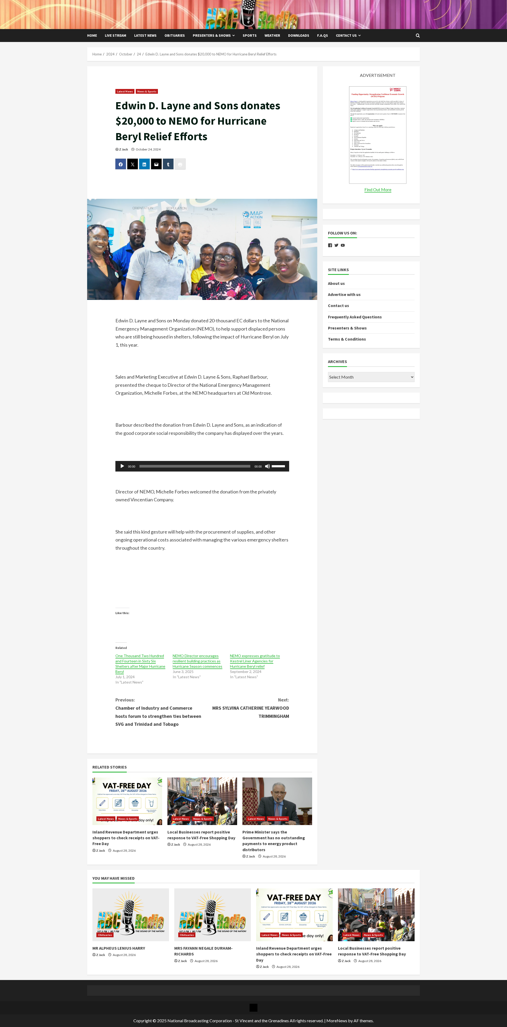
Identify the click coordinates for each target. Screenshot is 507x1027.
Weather (272, 35)
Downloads (298, 35)
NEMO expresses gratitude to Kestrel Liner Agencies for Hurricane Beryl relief (255, 660)
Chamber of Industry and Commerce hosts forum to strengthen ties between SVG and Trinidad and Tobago (158, 712)
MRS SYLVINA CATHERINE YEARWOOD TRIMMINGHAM (250, 708)
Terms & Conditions (347, 339)
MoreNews (336, 1020)
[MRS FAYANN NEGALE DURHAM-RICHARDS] (212, 914)
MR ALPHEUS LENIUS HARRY (118, 948)
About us (336, 283)
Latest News (145, 35)
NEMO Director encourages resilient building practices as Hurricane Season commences (197, 660)
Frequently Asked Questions (355, 316)
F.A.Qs (322, 35)
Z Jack (123, 149)
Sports (250, 35)
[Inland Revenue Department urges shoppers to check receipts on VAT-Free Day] (127, 801)
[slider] (279, 465)
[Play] (122, 466)
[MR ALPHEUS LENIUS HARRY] (130, 914)
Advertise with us (344, 294)
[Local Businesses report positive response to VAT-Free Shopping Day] (202, 801)
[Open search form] (418, 36)
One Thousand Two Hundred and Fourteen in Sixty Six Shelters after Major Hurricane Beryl (140, 663)
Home (92, 35)
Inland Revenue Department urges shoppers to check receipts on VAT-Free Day (125, 837)
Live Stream (115, 35)
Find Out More (377, 189)
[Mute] (267, 466)
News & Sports (146, 91)
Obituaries (175, 35)
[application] (202, 466)
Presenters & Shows (212, 35)
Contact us (346, 35)
